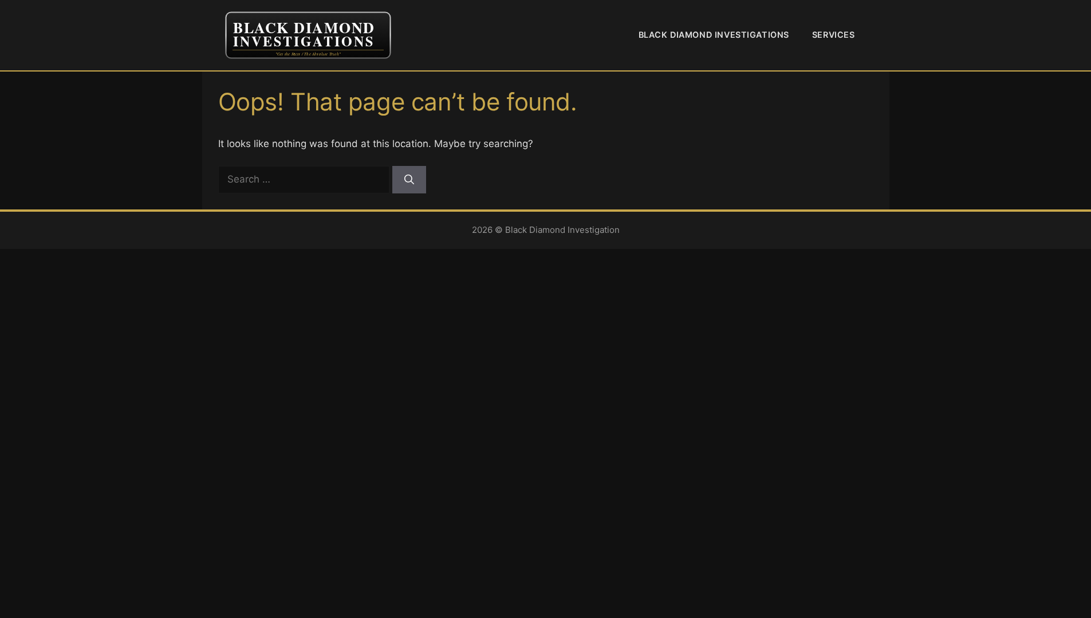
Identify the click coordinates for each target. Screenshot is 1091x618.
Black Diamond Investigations (714, 34)
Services (833, 34)
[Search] (409, 179)
